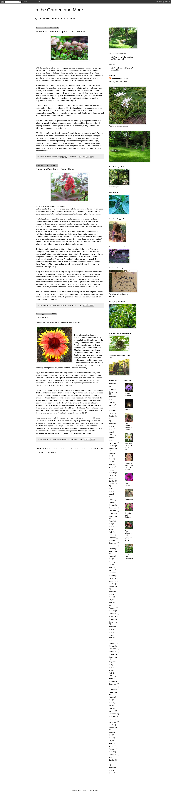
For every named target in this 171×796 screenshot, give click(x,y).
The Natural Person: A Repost (128, 426)
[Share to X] (88, 157)
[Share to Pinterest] (93, 157)
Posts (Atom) (51, 452)
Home (70, 448)
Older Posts (98, 448)
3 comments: (72, 305)
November (112, 443)
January (112, 410)
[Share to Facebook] (91, 157)
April (110, 402)
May (110, 432)
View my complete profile (118, 82)
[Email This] (84, 157)
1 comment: (73, 157)
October (112, 389)
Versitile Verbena (128, 395)
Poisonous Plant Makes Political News (55, 169)
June (110, 399)
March (111, 386)
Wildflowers (42, 317)
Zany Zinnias (127, 484)
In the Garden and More (58, 9)
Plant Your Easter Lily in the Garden (128, 446)
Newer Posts (41, 448)
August (111, 383)
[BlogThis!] (86, 157)
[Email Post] (80, 157)
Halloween (128, 410)
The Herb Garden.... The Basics (129, 557)
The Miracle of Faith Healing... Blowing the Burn (128, 536)
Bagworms (129, 499)
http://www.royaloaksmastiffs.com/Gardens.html (122, 58)
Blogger (95, 790)
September (113, 392)
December (112, 413)
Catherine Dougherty (119, 78)
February (112, 408)
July (110, 426)
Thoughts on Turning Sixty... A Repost (129, 466)
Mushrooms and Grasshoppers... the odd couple (61, 31)
